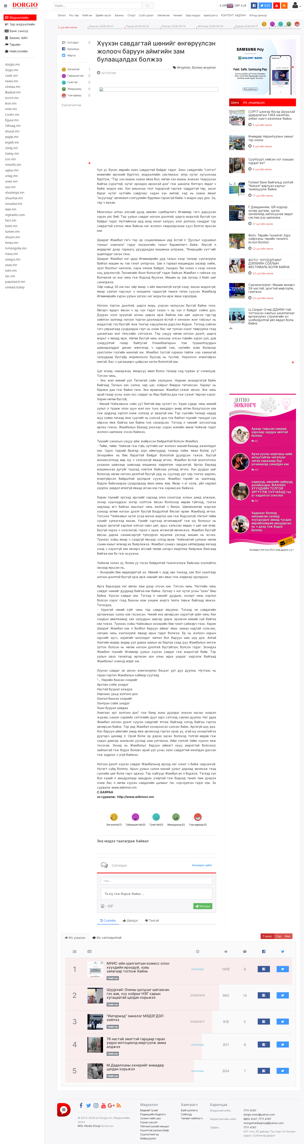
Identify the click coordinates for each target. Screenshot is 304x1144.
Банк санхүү (18, 31)
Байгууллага (189, 1110)
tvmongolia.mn (15, 248)
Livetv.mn (12, 114)
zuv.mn (10, 159)
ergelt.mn (12, 142)
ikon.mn (10, 103)
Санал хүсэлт (149, 1122)
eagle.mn (11, 137)
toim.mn (11, 270)
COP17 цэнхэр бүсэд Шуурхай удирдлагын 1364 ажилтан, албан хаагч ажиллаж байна (271, 115)
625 (266, 5)
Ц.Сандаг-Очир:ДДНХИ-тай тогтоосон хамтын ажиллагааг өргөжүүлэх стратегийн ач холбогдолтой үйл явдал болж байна (271, 316)
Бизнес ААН (18, 38)
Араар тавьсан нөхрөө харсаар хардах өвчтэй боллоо (269, 432)
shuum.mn (12, 237)
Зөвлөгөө (163, 15)
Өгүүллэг (183, 67)
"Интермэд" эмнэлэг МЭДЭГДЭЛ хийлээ (135, 1018)
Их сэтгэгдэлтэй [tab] (108, 937)
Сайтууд (186, 1114)
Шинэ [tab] (235, 102)
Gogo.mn (11, 70)
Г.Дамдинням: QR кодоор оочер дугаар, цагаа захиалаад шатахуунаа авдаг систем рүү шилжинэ (270, 212)
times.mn (11, 242)
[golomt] (262, 66)
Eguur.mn (12, 120)
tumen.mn (12, 231)
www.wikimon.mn (117, 789)
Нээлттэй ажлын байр (154, 1130)
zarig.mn (11, 148)
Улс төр (74, 15)
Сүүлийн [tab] (109, 920)
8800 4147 (250, 1119)
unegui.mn (12, 259)
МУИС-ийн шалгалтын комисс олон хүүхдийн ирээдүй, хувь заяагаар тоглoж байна (138, 967)
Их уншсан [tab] (76, 937)
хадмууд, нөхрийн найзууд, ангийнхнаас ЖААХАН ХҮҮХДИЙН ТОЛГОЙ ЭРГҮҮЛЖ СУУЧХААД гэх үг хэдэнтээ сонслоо (272, 488)
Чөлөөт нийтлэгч (192, 1118)
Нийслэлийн (18, 51)
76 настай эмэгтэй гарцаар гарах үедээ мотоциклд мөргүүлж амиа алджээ (136, 1043)
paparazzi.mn (15, 281)
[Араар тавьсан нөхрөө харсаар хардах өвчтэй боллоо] (240, 435)
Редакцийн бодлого (153, 1114)
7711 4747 (249, 1110)
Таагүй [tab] (153, 920)
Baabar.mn (13, 92)
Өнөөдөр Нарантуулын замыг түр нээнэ (271, 137)
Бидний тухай (149, 1110)
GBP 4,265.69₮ (236, 5)
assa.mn (11, 265)
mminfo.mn (13, 164)
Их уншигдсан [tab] (254, 102)
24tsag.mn (13, 125)
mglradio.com (15, 215)
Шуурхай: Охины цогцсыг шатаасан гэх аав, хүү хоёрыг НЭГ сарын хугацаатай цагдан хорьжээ (138, 993)
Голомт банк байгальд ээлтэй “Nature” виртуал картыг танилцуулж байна (270, 185)
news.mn (11, 81)
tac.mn (10, 276)
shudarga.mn (14, 192)
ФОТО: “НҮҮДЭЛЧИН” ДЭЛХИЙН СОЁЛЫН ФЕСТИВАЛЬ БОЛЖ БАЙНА (269, 263)
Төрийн (14, 44)
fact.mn (10, 220)
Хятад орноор (258, 15)
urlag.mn (11, 176)
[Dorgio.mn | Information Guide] (64, 1109)
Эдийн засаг (103, 15)
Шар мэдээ (193, 15)
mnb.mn (11, 109)
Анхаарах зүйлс (202, 865)
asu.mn (10, 187)
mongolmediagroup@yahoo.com (263, 1123)
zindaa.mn (12, 86)
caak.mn (11, 75)
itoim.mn (11, 226)
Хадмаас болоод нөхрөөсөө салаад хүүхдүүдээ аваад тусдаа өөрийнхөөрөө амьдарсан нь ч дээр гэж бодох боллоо (271, 521)
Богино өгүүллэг (204, 67)
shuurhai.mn (14, 198)
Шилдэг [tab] (132, 920)
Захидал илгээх (243, 536)
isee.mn (10, 209)
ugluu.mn (11, 170)
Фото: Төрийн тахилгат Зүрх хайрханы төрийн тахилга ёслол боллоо (269, 238)
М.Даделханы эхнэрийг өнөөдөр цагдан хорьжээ (135, 1067)
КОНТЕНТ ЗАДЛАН (233, 15)
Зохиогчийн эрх (150, 1118)
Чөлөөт (177, 15)
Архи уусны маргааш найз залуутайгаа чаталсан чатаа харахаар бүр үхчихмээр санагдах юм (271, 459)
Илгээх (204, 906)
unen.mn (11, 181)
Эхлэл (62, 15)
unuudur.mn (13, 203)
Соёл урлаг (146, 15)
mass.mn (11, 254)
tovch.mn (12, 98)
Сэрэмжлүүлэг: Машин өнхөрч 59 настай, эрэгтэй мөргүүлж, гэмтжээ (271, 288)
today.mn (12, 153)
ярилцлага (211, 15)
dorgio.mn (12, 64)
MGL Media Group (89, 1126)
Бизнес (119, 15)
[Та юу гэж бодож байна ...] (156, 894)
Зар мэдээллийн (22, 24)
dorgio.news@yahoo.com (259, 1114)
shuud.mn (12, 131)
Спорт (132, 15)
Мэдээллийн (18, 17)
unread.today (15, 287)
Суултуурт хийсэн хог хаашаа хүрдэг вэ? (271, 160)
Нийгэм (87, 15)
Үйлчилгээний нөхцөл (154, 1126)
